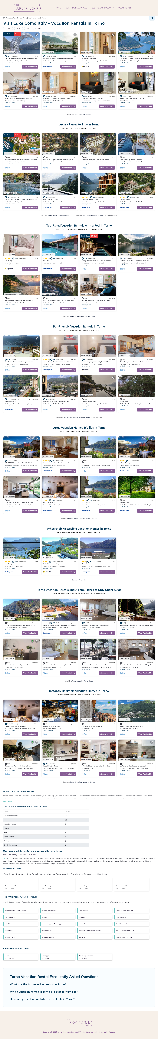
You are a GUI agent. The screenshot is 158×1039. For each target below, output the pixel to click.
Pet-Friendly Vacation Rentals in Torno (76, 418)
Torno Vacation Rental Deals (82, 681)
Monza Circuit (83, 924)
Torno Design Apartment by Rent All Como (58, 362)
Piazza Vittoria (47, 930)
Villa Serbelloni (10, 937)
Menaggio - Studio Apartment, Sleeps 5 (95, 625)
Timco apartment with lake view (131, 726)
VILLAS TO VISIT (125, 8)
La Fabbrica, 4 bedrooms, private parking (134, 766)
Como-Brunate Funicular (124, 911)
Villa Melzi (82, 937)
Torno (13, 63)
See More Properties (79, 580)
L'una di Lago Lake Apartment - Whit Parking (21, 58)
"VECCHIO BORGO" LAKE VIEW (15, 726)
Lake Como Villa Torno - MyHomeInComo (19, 502)
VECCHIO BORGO (49, 502)
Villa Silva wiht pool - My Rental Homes (95, 159)
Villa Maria (85, 463)
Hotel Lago (8, 261)
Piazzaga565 (124, 502)
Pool (5, 855)
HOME (58, 8)
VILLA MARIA (86, 502)
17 (66, 820)
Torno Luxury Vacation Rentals (59, 216)
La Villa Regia (125, 199)
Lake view (22, 855)
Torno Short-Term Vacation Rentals (82, 782)
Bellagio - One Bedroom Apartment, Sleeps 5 (135, 665)
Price (18, 28)
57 (66, 816)
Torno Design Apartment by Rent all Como (96, 362)
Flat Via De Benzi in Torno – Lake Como (95, 665)
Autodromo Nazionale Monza (15, 911)
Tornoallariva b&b (11, 401)
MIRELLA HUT (124, 401)
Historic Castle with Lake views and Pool (96, 300)
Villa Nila (46, 261)
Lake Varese (83, 911)
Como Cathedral (10, 917)
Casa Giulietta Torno (50, 766)
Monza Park (9, 930)
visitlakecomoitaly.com (69, 1032)
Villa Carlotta (46, 917)
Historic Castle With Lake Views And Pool (134, 261)
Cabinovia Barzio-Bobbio (124, 937)
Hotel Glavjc (86, 564)
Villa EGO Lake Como (50, 199)
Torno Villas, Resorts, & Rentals (93, 216)
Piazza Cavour (121, 917)
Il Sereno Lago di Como (89, 199)
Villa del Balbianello (49, 911)
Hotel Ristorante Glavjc (51, 564)
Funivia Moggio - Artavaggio (52, 924)
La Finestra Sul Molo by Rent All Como (56, 98)
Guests (29, 28)
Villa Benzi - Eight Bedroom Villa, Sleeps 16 (58, 159)
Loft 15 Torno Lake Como (51, 726)
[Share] (152, 18)
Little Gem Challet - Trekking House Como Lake (136, 58)
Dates (8, 28)
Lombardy (7, 63)
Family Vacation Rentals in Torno (79, 519)
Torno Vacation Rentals (82, 114)
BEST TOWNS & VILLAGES (103, 8)
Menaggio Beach (48, 937)
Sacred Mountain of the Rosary (90, 930)
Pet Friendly (12, 855)
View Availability (30, 67)
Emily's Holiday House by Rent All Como (18, 98)
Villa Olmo (8, 924)
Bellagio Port (83, 917)
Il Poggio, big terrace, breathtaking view (96, 766)
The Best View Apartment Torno (93, 726)
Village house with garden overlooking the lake (136, 625)
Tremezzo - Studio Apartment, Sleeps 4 (57, 665)
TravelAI (111, 1032)
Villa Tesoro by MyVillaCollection (131, 159)
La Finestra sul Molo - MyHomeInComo (56, 401)
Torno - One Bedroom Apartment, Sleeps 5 (19, 665)
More (39, 28)
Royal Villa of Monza (123, 924)
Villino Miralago (125, 463)
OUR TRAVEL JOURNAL (76, 8)
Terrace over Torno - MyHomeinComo (18, 766)
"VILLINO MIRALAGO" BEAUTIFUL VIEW (18, 463)
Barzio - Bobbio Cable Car (125, 930)
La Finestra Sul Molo (89, 58)
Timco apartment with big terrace (132, 98)
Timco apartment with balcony (92, 98)
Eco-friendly (32, 855)
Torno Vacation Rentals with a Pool (82, 317)
